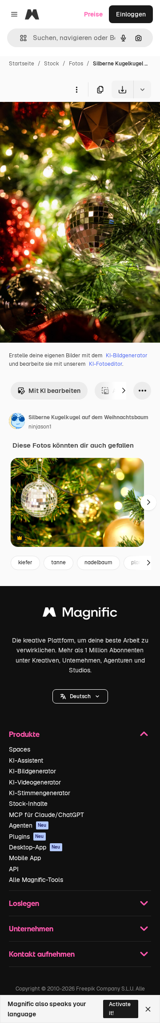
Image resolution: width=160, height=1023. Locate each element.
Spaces (19, 749)
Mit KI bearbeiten (54, 391)
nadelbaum (98, 562)
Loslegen (24, 903)
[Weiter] (124, 391)
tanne (58, 562)
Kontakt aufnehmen (42, 953)
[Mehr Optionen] (76, 89)
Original (56, 119)
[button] (80, 696)
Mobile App (25, 858)
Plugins (26, 837)
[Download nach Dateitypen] (142, 89)
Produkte (24, 734)
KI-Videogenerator (35, 782)
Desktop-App (34, 847)
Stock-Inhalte (28, 804)
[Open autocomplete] (20, 38)
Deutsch (80, 696)
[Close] (148, 1009)
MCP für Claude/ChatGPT (46, 815)
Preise (93, 14)
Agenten (28, 825)
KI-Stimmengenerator (39, 793)
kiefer (25, 562)
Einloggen (131, 14)
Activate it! (120, 1008)
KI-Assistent (26, 760)
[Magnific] (80, 614)
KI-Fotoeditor (105, 364)
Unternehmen (31, 928)
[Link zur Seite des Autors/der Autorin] (17, 422)
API (14, 869)
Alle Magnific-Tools (36, 880)
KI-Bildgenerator (127, 355)
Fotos (76, 63)
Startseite (21, 63)
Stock (51, 63)
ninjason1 (40, 426)
